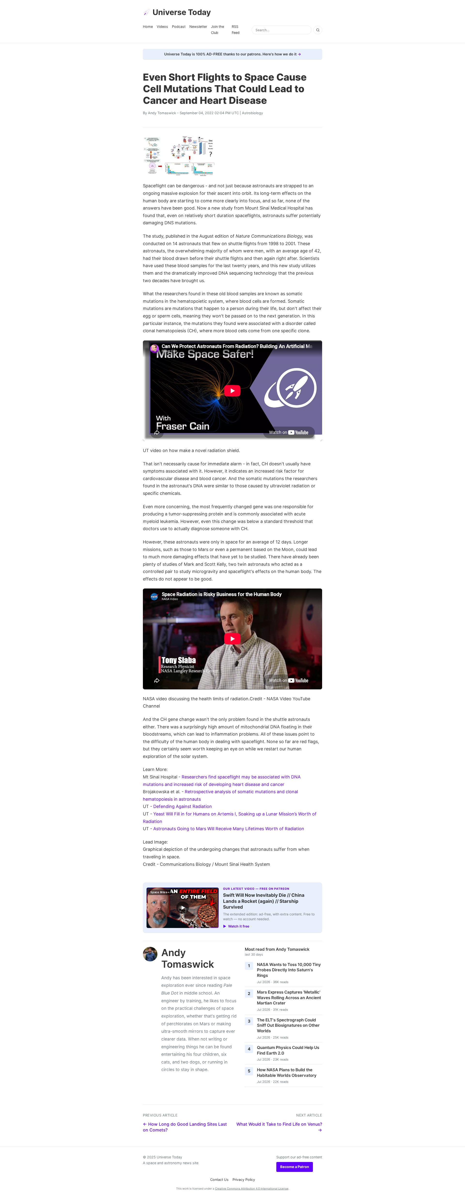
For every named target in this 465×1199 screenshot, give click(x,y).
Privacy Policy (243, 1179)
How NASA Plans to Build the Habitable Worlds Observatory (287, 1072)
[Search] (317, 30)
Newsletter (198, 26)
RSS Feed (236, 29)
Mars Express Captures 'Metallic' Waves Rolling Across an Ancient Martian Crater (289, 997)
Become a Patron (294, 1167)
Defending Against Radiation (182, 806)
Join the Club (217, 29)
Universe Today (182, 12)
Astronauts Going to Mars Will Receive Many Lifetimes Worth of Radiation (228, 828)
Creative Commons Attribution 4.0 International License (251, 1188)
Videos (162, 26)
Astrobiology (252, 113)
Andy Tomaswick (162, 113)
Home (148, 26)
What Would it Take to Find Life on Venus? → (279, 1127)
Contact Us (219, 1179)
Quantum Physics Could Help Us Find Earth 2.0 (288, 1050)
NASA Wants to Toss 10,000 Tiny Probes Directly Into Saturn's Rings (289, 970)
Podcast (179, 26)
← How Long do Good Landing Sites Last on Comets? (185, 1127)
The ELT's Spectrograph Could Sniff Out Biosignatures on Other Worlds (288, 1025)
